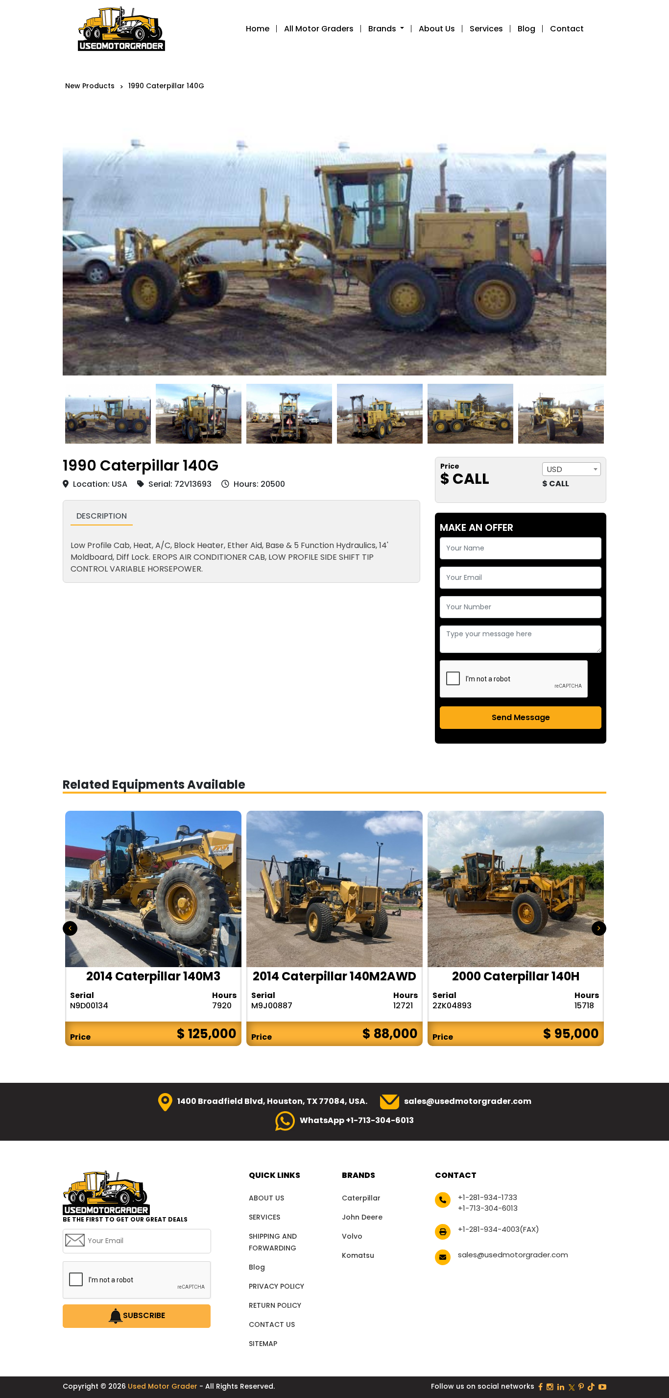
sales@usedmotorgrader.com (467, 1101)
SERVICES (264, 1217)
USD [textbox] (554, 469)
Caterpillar (361, 1198)
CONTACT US (272, 1324)
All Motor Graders (319, 28)
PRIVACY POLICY (276, 1286)
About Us (437, 28)
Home (257, 28)
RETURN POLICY (275, 1305)
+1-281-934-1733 (487, 1197)
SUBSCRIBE (144, 1315)
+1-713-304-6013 (488, 1208)
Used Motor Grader (163, 1386)
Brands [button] (383, 28)
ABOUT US (266, 1198)
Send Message (521, 717)
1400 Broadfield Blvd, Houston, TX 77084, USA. (272, 1101)
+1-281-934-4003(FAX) (498, 1229)
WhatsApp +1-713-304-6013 (357, 1120)
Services (486, 28)
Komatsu (358, 1255)
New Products (90, 86)
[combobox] (571, 469)
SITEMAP (263, 1343)
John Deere (362, 1217)
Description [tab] (101, 516)
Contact (567, 28)
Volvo (352, 1236)
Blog (526, 28)
